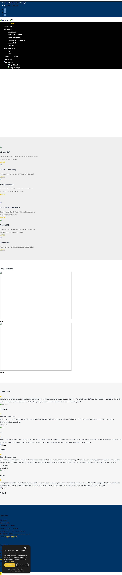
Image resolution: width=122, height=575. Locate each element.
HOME (13, 23)
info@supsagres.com (12, 5)
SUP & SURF (8, 29)
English (16, 65)
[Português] (8, 62)
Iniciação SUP (12, 32)
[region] (61, 104)
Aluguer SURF (12, 45)
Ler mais (11, 561)
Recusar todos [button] (22, 565)
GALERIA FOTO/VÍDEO (11, 56)
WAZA (9, 54)
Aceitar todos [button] (9, 565)
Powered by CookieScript (16, 571)
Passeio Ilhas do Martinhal (16, 40)
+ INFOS (2, 162)
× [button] (28, 547)
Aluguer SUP (12, 43)
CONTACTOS (8, 59)
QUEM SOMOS (8, 26)
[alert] (16, 559)
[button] (61, 132)
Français (17, 67)
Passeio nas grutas (14, 37)
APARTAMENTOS (9, 48)
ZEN (9, 51)
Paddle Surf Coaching (15, 34)
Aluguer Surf (5, 242)
